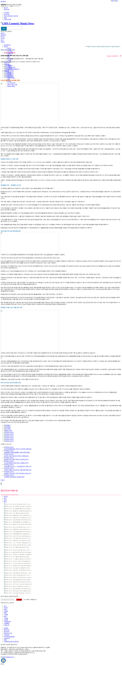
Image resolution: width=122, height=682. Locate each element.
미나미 (3, 38)
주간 (5, 500)
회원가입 (6, 9)
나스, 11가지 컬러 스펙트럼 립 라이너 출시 (23, 542)
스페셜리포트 (11, 67)
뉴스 (5, 606)
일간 (5, 498)
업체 (5, 609)
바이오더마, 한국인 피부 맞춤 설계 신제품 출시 (24, 536)
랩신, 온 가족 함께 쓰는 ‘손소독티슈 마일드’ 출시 (24, 586)
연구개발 (10, 51)
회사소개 (6, 629)
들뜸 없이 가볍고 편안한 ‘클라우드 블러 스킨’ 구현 (25, 524)
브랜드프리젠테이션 (13, 69)
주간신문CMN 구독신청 (11, 16)
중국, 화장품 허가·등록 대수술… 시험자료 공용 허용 (25, 573)
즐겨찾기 (3, 1)
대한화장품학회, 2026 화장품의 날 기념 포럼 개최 (24, 522)
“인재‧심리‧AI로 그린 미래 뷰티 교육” (22, 584)
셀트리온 (3, 35)
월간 (5, 501)
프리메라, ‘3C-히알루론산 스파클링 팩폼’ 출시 (24, 554)
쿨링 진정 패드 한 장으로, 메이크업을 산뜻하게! (24, 552)
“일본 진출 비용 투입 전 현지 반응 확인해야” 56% (24, 579)
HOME (6, 628)
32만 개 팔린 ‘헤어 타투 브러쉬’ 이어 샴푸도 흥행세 (25, 538)
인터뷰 (6, 618)
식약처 (3, 42)
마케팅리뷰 (7, 621)
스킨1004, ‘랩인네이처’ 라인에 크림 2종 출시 (23, 563)
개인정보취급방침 (9, 636)
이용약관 (6, 635)
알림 (5, 17)
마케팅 (6, 611)
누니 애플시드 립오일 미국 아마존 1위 (22, 559)
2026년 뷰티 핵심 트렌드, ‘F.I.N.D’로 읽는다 (23, 593)
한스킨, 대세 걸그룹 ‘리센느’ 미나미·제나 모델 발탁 (25, 504)
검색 (4, 28)
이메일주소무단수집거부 (11, 641)
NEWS (6, 46)
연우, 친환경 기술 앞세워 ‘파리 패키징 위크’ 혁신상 (25, 506)
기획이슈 (6, 64)
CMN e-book (7, 19)
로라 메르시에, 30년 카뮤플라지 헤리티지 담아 (24, 590)
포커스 (9, 48)
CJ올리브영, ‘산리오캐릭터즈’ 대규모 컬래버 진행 (24, 517)
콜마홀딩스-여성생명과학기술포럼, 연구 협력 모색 (25, 511)
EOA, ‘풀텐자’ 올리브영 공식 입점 (21, 513)
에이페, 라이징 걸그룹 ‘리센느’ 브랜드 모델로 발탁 (25, 545)
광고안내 (6, 14)
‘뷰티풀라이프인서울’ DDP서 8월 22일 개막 (23, 565)
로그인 (6, 7)
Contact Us (7, 638)
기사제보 (6, 12)
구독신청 (19, 599)
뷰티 (8, 57)
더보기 (3, 480)
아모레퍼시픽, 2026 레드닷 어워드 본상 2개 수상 (24, 582)
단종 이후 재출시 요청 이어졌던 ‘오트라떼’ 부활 (24, 519)
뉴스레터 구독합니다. (30, 599)
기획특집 (6, 623)
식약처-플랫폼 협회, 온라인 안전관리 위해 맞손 (24, 508)
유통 (5, 613)
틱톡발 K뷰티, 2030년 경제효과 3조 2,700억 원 (24, 515)
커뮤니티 (6, 625)
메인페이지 (7, 45)
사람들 (9, 60)
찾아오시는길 (8, 633)
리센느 (3, 33)
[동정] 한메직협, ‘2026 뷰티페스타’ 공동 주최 (23, 588)
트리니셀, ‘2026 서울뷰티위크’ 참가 (21, 568)
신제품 (6, 614)
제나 (2, 40)
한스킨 (3, 36)
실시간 (6, 496)
